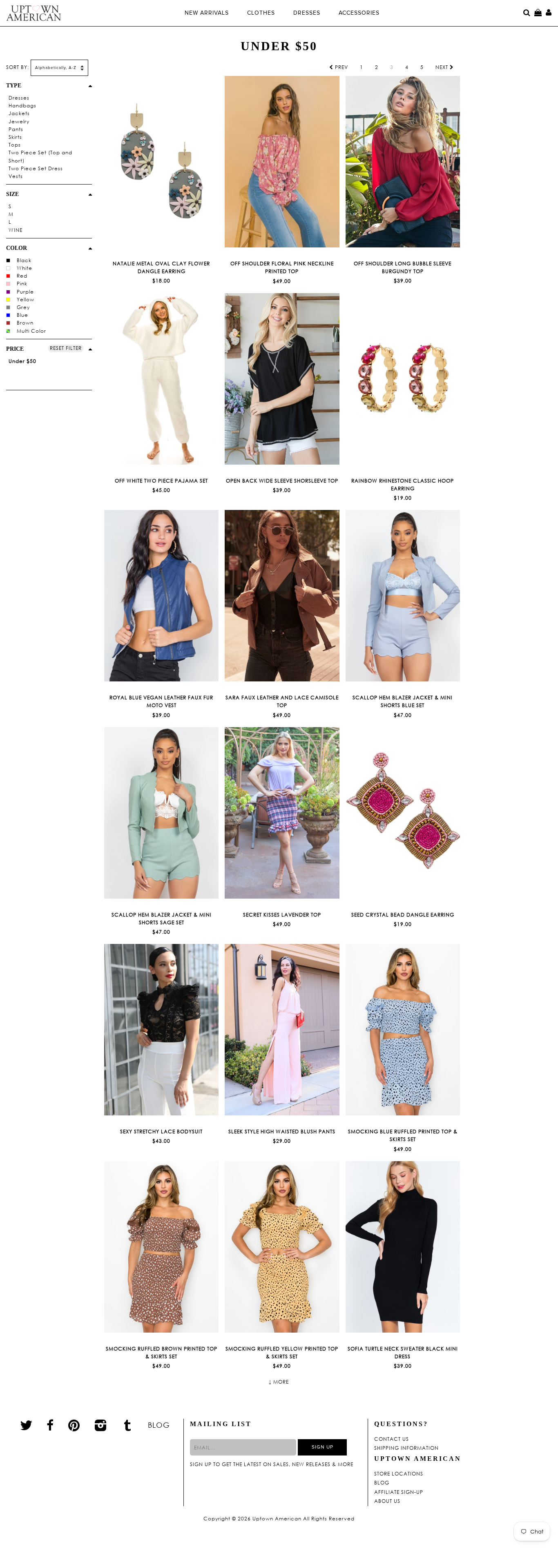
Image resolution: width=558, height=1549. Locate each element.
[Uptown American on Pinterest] (74, 1425)
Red (22, 276)
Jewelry (19, 121)
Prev (340, 67)
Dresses (19, 98)
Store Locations (398, 1473)
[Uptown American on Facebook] (50, 1425)
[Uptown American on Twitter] (26, 1425)
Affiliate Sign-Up (398, 1492)
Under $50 (22, 361)
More (281, 1382)
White (24, 268)
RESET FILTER (66, 348)
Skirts (15, 137)
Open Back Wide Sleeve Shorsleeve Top (282, 481)
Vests (16, 176)
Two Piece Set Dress (36, 168)
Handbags (22, 105)
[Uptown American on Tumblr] (127, 1425)
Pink (22, 283)
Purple (25, 292)
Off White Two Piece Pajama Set (161, 481)
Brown (25, 323)
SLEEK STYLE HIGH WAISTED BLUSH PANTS (281, 1131)
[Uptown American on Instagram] (100, 1425)
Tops (15, 145)
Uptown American (276, 1518)
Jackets (19, 113)
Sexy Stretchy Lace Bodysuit (161, 1131)
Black (24, 260)
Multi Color (31, 331)
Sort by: (17, 67)
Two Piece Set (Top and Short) (40, 156)
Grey (23, 307)
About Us (387, 1501)
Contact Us (391, 1439)
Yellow (25, 299)
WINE (15, 230)
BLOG (159, 1425)
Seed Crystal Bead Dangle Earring (402, 915)
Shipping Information (406, 1448)
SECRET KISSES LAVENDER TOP (282, 915)
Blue (22, 315)
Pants (16, 129)
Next (442, 67)
